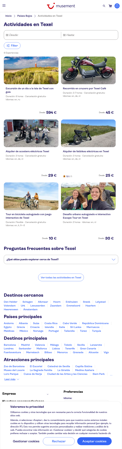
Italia (62, 327)
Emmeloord (73, 305)
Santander (25, 348)
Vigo (106, 352)
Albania (23, 323)
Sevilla (81, 344)
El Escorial (36, 366)
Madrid (25, 344)
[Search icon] (104, 6)
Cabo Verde (70, 323)
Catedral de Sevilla (58, 366)
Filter (14, 45)
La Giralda (64, 370)
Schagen (28, 301)
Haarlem (90, 305)
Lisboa (56, 348)
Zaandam (55, 305)
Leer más (9, 379)
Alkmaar (43, 301)
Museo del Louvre (14, 370)
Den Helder (10, 301)
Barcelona (10, 344)
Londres (9, 348)
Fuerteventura (12, 352)
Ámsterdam (30, 309)
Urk (23, 305)
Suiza (36, 323)
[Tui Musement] (61, 6)
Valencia (40, 344)
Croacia (35, 327)
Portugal (54, 330)
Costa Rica (51, 323)
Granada (78, 352)
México (24, 330)
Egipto (8, 327)
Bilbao (48, 352)
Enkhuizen (72, 301)
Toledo (68, 344)
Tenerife (70, 348)
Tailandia (69, 330)
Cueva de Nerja (33, 373)
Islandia (49, 327)
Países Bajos (24, 15)
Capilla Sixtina (83, 366)
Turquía (96, 330)
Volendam (10, 305)
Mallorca (42, 348)
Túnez (83, 330)
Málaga (54, 344)
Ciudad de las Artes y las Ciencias (67, 373)
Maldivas (9, 330)
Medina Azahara (84, 370)
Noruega (38, 330)
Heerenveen (11, 309)
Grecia (21, 327)
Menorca (62, 352)
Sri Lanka (75, 327)
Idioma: (68, 398)
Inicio (8, 15)
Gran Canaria (88, 348)
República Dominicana (95, 323)
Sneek (86, 301)
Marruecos (93, 327)
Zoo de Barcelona (14, 366)
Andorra (9, 323)
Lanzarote (96, 344)
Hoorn (57, 301)
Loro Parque (11, 373)
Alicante (93, 352)
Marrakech (32, 352)
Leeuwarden (37, 305)
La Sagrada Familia (41, 370)
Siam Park (99, 373)
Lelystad (100, 301)
